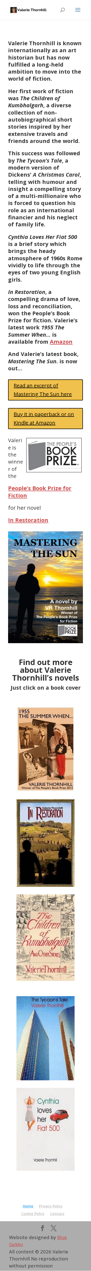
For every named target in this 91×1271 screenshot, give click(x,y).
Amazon (61, 341)
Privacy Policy (51, 1206)
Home (28, 1206)
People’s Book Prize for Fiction (39, 491)
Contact (57, 1213)
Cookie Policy (32, 1213)
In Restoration (28, 520)
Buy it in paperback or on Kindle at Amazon (44, 418)
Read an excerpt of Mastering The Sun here (43, 389)
